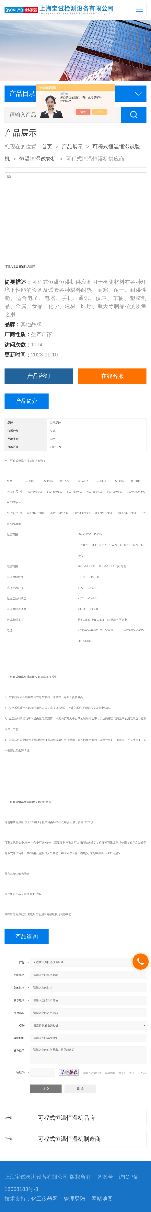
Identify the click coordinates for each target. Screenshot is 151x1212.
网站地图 (102, 1199)
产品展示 (72, 147)
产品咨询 (38, 376)
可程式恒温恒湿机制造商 (69, 1139)
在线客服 (112, 376)
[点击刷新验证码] (69, 1072)
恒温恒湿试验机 (37, 159)
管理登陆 (74, 1199)
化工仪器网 (44, 1199)
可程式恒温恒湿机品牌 (66, 1118)
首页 (47, 147)
